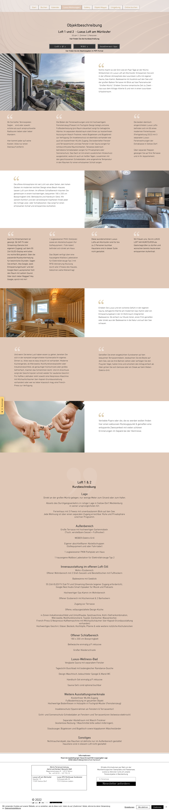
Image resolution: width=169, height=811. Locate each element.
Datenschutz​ (88, 760)
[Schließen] (166, 807)
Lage (105, 758)
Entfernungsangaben (97, 758)
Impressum (96, 760)
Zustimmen (157, 807)
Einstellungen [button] (129, 807)
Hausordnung (85, 758)
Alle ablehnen (143, 807)
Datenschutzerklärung (13, 808)
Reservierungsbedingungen (70, 758)
